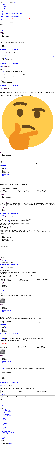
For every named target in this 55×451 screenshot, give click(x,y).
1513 (5, 377)
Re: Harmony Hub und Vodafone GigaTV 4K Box (9, 38)
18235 (6, 327)
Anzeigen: (2, 396)
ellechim (3, 71)
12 (5, 33)
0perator (1, 259)
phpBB (5, 442)
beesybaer (1, 32)
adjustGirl (1, 304)
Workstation (2, 44)
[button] (3, 25)
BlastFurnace (2, 207)
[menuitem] (5, 6)
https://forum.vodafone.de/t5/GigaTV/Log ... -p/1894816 (8, 221)
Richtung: (21, 396)
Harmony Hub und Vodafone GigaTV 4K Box (11, 16)
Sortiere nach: (11, 396)
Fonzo (5, 385)
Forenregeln (25, 18)
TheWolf (5, 336)
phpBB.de (10, 443)
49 (5, 305)
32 (5, 260)
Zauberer (1, 152)
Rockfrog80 (2, 80)
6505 (5, 168)
